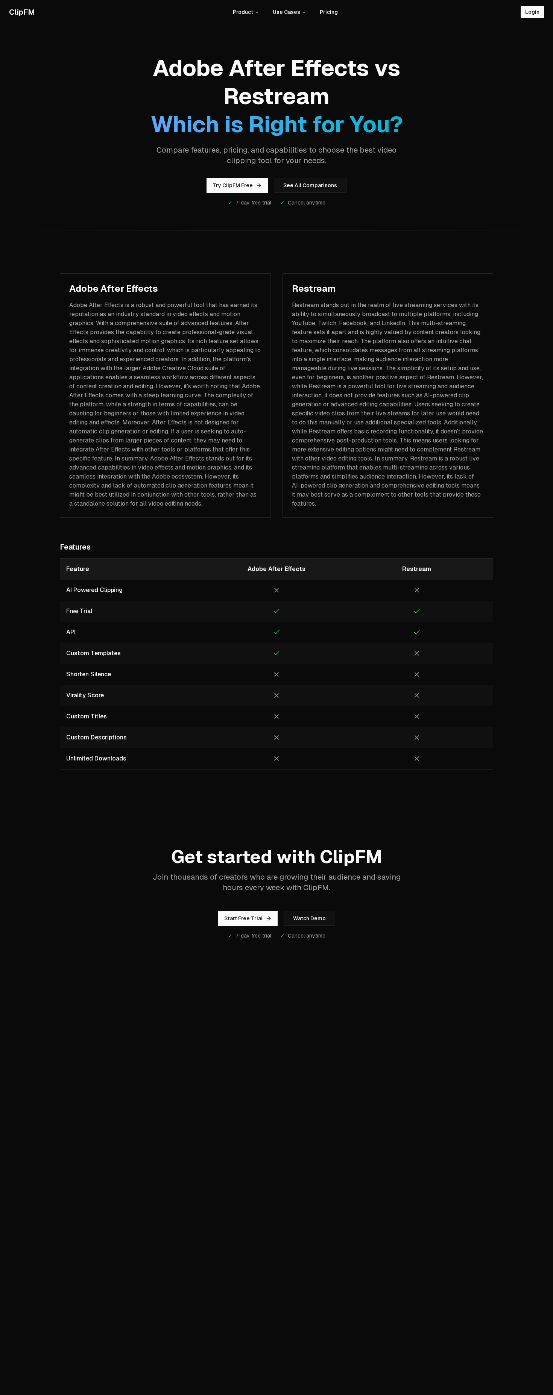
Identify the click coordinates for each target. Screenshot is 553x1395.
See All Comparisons (310, 185)
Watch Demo (309, 918)
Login (532, 12)
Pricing (329, 12)
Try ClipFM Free (233, 185)
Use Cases (286, 12)
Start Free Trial (243, 918)
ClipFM (22, 12)
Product (243, 12)
